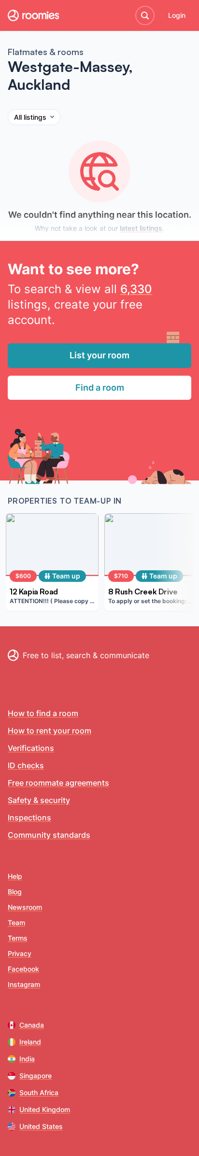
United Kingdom (44, 1109)
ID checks (26, 765)
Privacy (19, 953)
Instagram (24, 984)
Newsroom (25, 907)
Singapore (35, 1075)
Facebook (23, 969)
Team (16, 922)
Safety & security (39, 800)
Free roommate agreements (58, 783)
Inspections (29, 817)
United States (41, 1126)
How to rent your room (49, 730)
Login (176, 15)
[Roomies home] (33, 15)
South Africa (38, 1092)
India (27, 1059)
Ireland (30, 1042)
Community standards (49, 835)
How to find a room (43, 713)
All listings (30, 117)
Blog (15, 892)
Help (15, 876)
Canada (31, 1025)
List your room (99, 355)
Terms (18, 938)
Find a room (99, 387)
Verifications (31, 748)
